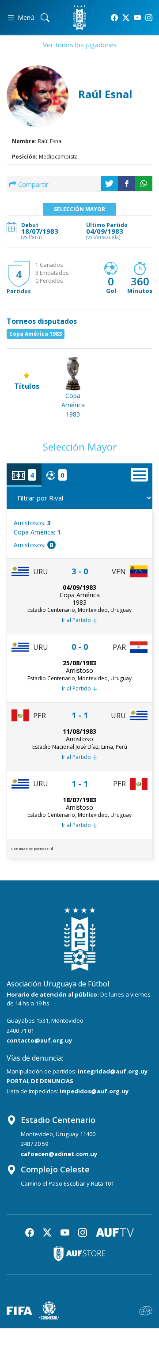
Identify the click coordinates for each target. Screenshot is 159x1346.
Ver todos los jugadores (80, 44)
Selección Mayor (79, 209)
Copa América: (37, 532)
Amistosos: (32, 523)
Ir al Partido (79, 620)
